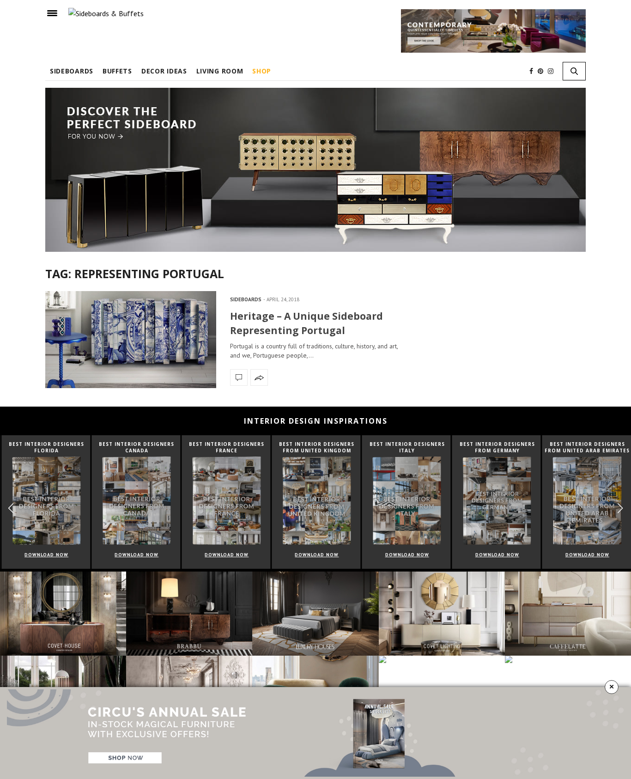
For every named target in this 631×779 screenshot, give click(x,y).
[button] (620, 508)
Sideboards (71, 71)
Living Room (219, 71)
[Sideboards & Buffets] (106, 13)
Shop (261, 71)
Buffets (117, 71)
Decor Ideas (164, 71)
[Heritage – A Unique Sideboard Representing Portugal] (130, 339)
